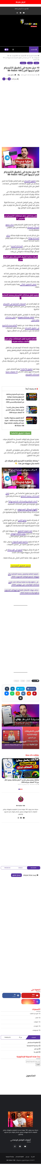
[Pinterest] (34, 693)
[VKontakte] (23, 693)
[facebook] (20, 12)
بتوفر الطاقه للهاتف (18, 533)
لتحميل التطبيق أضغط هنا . (20, 565)
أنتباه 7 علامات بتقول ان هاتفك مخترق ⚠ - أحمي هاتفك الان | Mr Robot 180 (22, 781)
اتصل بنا (36, 1052)
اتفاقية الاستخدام (33, 1042)
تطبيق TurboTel (26, 369)
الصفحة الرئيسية (33, 55)
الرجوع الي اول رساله (14, 549)
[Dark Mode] (6, 49)
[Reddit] (29, 693)
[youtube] (23, 12)
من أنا (20, 1037)
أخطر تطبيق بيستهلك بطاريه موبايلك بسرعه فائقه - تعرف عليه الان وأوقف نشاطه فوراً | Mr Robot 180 (14, 421)
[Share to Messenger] (6, 693)
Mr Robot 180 (20, 805)
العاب (36, 1017)
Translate (7, 1037)
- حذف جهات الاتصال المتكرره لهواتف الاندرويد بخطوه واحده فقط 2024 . (21, 591)
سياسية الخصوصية (33, 1045)
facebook (32, 689)
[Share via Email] (20, 698)
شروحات (13, 55)
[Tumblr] (7, 689)
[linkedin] (12, 689)
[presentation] (38, 774)
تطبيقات (22, 55)
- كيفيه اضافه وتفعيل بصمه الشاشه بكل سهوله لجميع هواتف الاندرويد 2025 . (23, 575)
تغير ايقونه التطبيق (25, 531)
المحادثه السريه (17, 246)
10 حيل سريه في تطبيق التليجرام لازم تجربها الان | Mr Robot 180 (21, 58)
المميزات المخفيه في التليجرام (14, 303)
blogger (33, 868)
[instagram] (17, 12)
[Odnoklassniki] (18, 693)
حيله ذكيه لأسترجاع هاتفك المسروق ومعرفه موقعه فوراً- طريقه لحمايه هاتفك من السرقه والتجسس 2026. (15, 398)
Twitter (21, 689)
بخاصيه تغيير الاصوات (20, 541)
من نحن (36, 1049)
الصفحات (33, 1037)
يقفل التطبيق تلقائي (28, 284)
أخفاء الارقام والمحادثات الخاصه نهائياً (22, 501)
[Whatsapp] (12, 693)
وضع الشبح (22, 520)
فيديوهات (23, 63)
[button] (21, 789)
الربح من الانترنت (34, 1013)
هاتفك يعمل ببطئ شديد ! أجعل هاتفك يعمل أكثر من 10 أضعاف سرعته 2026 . (15, 410)
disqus (20, 868)
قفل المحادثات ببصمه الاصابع (22, 495)
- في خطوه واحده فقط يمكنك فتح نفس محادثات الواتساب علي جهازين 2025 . (23, 583)
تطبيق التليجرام (30, 181)
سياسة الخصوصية (10, 1156)
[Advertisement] (20, 98)
